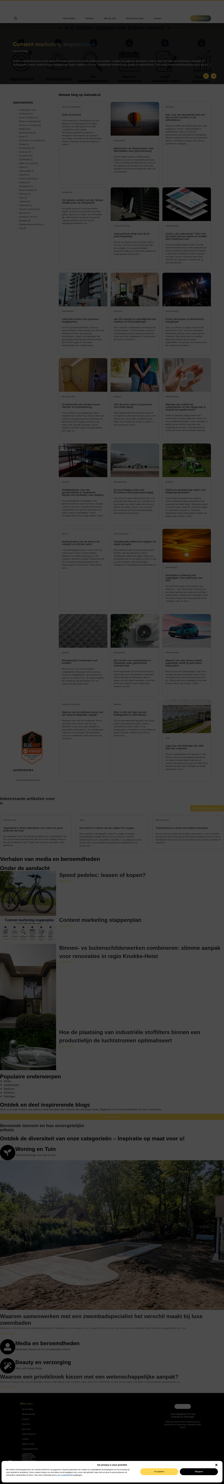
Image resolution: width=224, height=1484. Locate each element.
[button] (216, 1464)
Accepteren (159, 1471)
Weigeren (199, 1471)
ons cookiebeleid (64, 1475)
